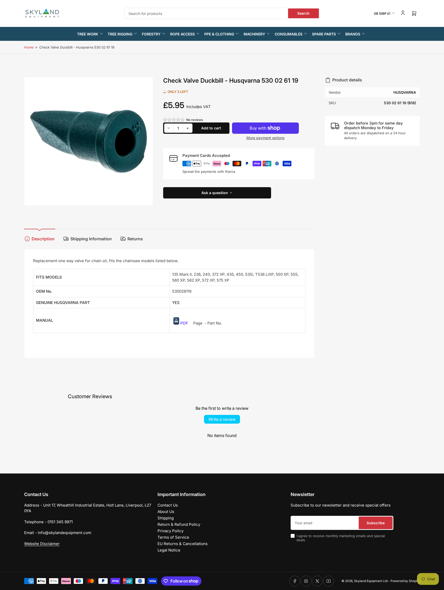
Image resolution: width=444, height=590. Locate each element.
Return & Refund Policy (179, 524)
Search (303, 13)
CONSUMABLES (288, 34)
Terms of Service (173, 537)
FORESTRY (151, 34)
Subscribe (376, 523)
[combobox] (222, 13)
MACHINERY (254, 34)
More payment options (265, 138)
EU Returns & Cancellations (183, 543)
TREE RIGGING (120, 34)
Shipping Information (91, 238)
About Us (166, 511)
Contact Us (168, 505)
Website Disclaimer (42, 543)
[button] (174, 119)
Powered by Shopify (405, 581)
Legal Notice (169, 550)
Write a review (222, 419)
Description (43, 238)
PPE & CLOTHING (219, 34)
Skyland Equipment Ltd (370, 581)
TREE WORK (87, 34)
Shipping (166, 518)
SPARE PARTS (324, 34)
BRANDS (352, 34)
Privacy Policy (170, 530)
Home (29, 47)
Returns (135, 238)
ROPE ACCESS (182, 34)
